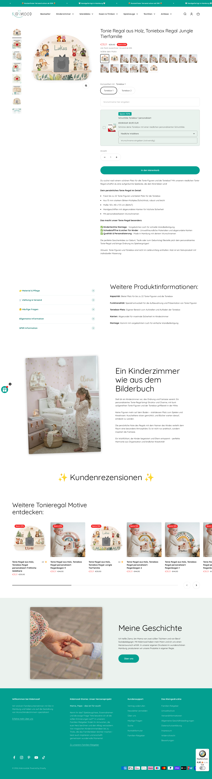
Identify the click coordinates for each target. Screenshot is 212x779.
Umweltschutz (168, 710)
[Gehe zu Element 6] (16, 91)
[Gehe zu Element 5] (16, 79)
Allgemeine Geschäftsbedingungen (177, 720)
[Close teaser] (10, 384)
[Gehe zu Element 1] (16, 33)
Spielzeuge (129, 14)
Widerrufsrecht (168, 735)
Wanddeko (84, 14)
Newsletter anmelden (138, 710)
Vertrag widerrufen (136, 706)
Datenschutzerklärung (171, 725)
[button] (4, 389)
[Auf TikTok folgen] (44, 757)
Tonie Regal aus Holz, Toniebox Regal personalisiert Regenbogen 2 (142, 565)
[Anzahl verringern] (105, 157)
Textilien (148, 14)
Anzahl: (103, 151)
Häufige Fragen (135, 720)
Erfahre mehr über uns (22, 718)
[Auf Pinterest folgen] (29, 757)
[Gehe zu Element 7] (16, 102)
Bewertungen (167, 740)
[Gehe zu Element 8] (16, 114)
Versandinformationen (171, 715)
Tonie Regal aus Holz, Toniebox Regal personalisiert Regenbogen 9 (66, 565)
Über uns (128, 658)
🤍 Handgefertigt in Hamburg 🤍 (80, 3)
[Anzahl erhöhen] (116, 157)
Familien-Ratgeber (136, 735)
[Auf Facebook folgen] (14, 757)
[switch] (202, 768)
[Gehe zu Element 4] (16, 67)
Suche (130, 725)
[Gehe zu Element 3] (16, 56)
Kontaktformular (135, 730)
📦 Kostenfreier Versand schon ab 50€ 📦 (27, 3)
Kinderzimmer (63, 14)
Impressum (166, 730)
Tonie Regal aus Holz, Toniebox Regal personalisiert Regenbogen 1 (180, 565)
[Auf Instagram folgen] (22, 757)
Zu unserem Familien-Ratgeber (84, 744)
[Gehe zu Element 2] (16, 44)
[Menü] (207, 750)
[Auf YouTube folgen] (36, 757)
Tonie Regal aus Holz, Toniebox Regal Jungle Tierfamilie (100, 565)
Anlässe (165, 14)
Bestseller (45, 14)
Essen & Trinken (107, 14)
